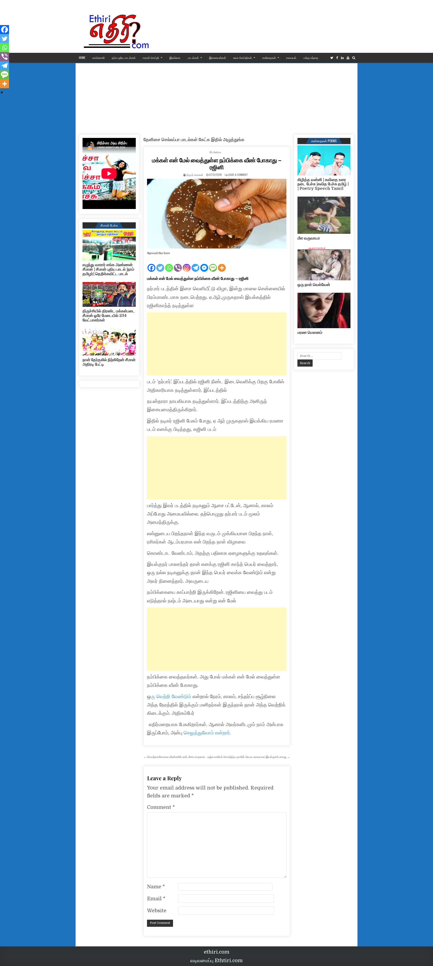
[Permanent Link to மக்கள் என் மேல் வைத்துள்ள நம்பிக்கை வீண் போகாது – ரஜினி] (216, 213)
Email (156, 898)
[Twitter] (331, 58)
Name (156, 886)
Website (156, 910)
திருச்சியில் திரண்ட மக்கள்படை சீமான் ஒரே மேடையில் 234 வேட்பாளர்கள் (109, 315)
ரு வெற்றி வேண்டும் (171, 696)
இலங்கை (174, 57)
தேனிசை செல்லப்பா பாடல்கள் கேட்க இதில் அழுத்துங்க (193, 139)
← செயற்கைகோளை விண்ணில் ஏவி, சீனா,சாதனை (174, 757)
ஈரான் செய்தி (151, 57)
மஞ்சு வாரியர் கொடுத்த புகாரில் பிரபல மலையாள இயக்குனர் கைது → (248, 757)
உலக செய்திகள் (242, 57)
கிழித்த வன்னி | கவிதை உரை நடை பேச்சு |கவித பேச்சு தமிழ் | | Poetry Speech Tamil (323, 184)
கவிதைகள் (269, 57)
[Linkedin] (342, 58)
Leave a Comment (238, 174)
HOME (82, 57)
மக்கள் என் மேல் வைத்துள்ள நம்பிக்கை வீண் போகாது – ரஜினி (216, 163)
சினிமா (217, 152)
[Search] (353, 58)
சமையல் (291, 57)
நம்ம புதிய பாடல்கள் (124, 57)
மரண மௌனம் (309, 332)
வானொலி (98, 57)
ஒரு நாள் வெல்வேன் (313, 284)
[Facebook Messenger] (204, 264)
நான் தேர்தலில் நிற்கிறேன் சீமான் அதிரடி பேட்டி (109, 362)
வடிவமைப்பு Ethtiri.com (216, 960)
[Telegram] (195, 264)
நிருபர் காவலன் (195, 174)
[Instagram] (187, 264)
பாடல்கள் (193, 57)
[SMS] (213, 264)
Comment (161, 807)
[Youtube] (348, 58)
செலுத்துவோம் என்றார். (207, 733)
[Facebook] (337, 58)
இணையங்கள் (217, 57)
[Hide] (2, 92)
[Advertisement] (216, 97)
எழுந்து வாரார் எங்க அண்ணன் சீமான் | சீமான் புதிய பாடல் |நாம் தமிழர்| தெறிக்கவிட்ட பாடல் (108, 269)
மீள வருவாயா (308, 238)
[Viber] (178, 264)
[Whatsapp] (169, 264)
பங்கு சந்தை (311, 57)
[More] (222, 264)
